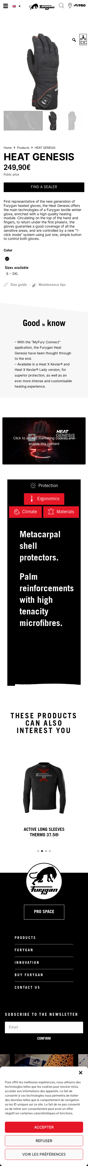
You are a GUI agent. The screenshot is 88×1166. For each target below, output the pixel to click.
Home (8, 147)
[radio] (7, 258)
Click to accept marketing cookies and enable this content (44, 441)
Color (8, 250)
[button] (80, 1072)
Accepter (44, 1127)
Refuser (44, 1140)
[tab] (44, 486)
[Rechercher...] (61, 5)
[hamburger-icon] (5, 6)
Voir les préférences (44, 1154)
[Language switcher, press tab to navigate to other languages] (17, 6)
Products (23, 147)
